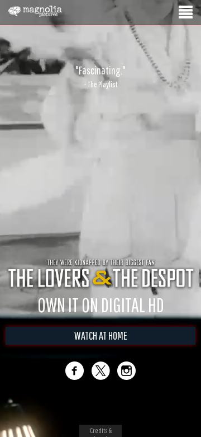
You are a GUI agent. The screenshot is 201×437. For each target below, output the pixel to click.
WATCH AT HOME (100, 335)
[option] (100, 76)
